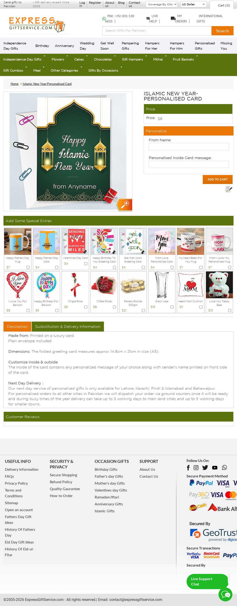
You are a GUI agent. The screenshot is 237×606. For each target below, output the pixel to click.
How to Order (61, 495)
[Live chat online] (225, 594)
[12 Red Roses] (104, 284)
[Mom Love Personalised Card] (161, 241)
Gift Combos (13, 70)
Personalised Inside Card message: (180, 158)
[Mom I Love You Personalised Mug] (219, 241)
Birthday (42, 46)
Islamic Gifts (105, 511)
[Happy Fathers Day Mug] (17, 241)
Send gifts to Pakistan (13, 4)
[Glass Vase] (161, 284)
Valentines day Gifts (111, 490)
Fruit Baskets (183, 59)
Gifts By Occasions (103, 70)
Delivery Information (21, 469)
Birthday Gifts (106, 469)
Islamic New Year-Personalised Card (47, 84)
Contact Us (149, 476)
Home (15, 84)
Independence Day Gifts (22, 59)
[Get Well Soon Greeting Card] (133, 241)
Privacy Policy (16, 483)
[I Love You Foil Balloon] (17, 284)
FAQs (9, 476)
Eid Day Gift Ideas (19, 542)
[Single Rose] (75, 284)
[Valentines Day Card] (75, 241)
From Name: (160, 140)
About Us (147, 469)
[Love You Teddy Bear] (219, 284)
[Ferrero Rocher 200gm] (133, 284)
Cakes (79, 59)
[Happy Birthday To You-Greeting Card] (104, 241)
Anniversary (64, 46)
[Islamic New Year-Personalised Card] (124, 205)
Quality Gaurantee (65, 488)
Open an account (19, 509)
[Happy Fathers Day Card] (46, 241)
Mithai (158, 59)
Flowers (58, 59)
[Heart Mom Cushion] (190, 284)
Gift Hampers (132, 59)
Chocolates (103, 59)
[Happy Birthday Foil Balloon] (46, 284)
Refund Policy (61, 481)
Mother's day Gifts (110, 483)
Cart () (223, 5)
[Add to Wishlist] (229, 188)
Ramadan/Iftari (107, 497)
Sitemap (11, 502)
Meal (37, 70)
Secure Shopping (63, 475)
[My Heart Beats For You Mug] (190, 241)
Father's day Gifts (109, 476)
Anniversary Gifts (109, 504)
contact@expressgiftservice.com (135, 599)
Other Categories (64, 70)
